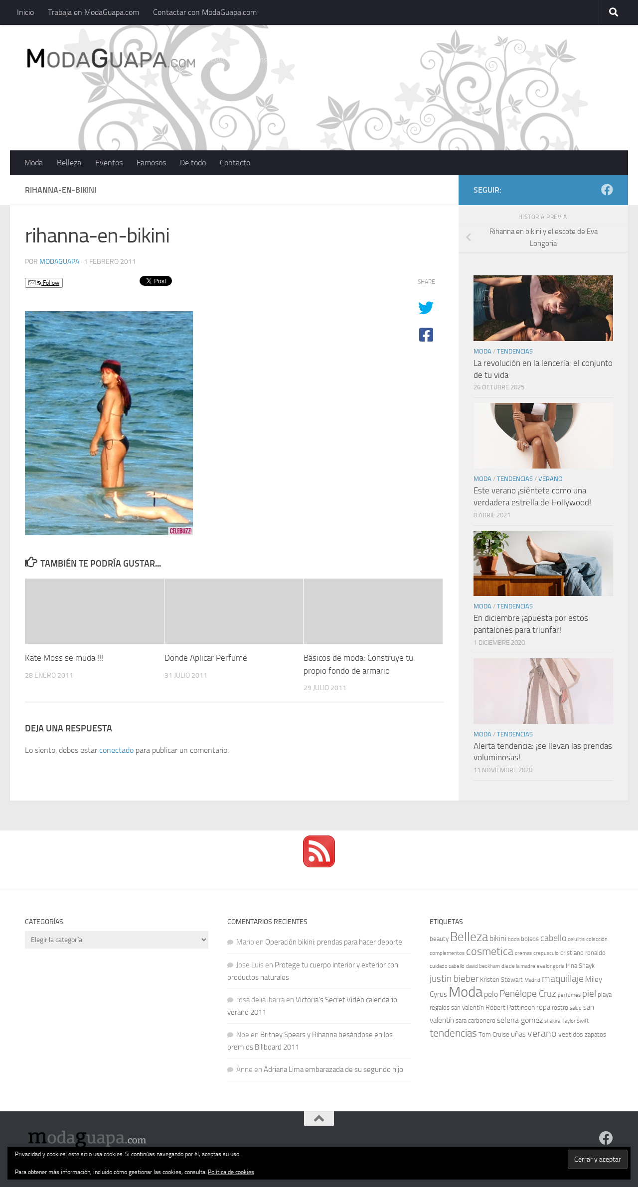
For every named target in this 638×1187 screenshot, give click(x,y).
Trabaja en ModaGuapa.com (93, 12)
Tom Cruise (493, 1034)
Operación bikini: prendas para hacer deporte (333, 942)
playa (605, 994)
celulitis (576, 939)
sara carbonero (475, 1020)
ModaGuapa (59, 261)
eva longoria (550, 966)
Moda (33, 162)
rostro (560, 1007)
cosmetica (489, 951)
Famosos (151, 162)
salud (576, 1008)
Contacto (235, 162)
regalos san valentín (457, 1007)
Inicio (25, 12)
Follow (50, 282)
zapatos (595, 1034)
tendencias (453, 1033)
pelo (491, 994)
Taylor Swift (575, 1021)
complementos (447, 953)
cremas (523, 953)
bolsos (530, 939)
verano (542, 1033)
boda (513, 939)
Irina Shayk (580, 965)
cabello (553, 938)
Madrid (532, 980)
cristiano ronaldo (583, 952)
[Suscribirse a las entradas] (319, 864)
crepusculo (546, 953)
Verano (550, 478)
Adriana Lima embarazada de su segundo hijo (333, 1069)
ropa (543, 1007)
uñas (518, 1034)
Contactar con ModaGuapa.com (205, 12)
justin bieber (454, 978)
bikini (497, 938)
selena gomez (520, 1020)
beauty (439, 939)
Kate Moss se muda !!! (64, 658)
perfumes (569, 995)
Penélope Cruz (527, 993)
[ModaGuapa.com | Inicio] (110, 60)
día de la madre (518, 966)
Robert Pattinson (510, 1007)
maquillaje (563, 978)
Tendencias (515, 351)
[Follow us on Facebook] (607, 190)
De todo (193, 162)
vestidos (570, 1034)
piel (589, 993)
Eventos (109, 162)
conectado (116, 750)
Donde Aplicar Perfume (205, 658)
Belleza (69, 162)
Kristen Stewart (501, 979)
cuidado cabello (447, 966)
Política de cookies (231, 1172)
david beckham (483, 966)
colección (597, 939)
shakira (552, 1021)
